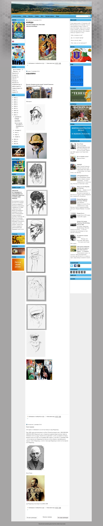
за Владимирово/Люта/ (82, 175)
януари (16, 136)
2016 (15, 110)
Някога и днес (15, 86)
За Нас (24, 16)
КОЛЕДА (29, 22)
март (16, 134)
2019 (15, 104)
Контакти (30, 16)
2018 (15, 106)
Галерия (37, 16)
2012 (15, 141)
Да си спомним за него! (82, 156)
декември (17, 116)
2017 (15, 108)
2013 (15, 139)
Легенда (14, 80)
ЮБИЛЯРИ (31, 74)
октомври (17, 130)
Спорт (13, 90)
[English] (13, 41)
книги (13, 78)
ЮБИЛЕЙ (79, 164)
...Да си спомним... (16, 69)
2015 (15, 112)
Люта (42, 16)
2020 (15, 102)
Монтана (14, 82)
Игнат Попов (80, 144)
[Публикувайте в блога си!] (57, 63)
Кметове (14, 77)
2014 (15, 114)
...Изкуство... (15, 71)
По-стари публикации (63, 517)
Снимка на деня (16, 88)
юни (16, 132)
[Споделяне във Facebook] (60, 63)
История (14, 75)
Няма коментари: (51, 63)
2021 (15, 99)
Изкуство (14, 73)
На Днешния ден (16, 84)
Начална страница (16, 16)
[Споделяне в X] (58, 63)
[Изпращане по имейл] (55, 63)
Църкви (14, 92)
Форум (57, 16)
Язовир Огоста (80, 213)
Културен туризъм (50, 16)
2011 (15, 143)
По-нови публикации (32, 517)
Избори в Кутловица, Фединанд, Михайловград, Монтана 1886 (83, 223)
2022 (15, 97)
